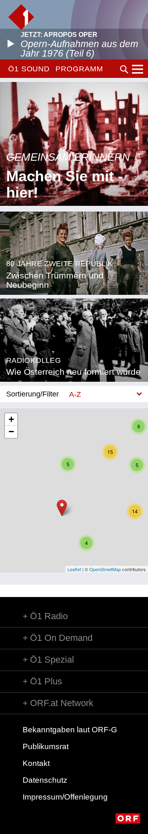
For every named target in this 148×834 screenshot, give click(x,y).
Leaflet (74, 569)
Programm (79, 69)
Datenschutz (45, 780)
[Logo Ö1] (21, 17)
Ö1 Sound (29, 69)
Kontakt (36, 763)
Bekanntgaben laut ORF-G (70, 729)
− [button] (11, 431)
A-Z (75, 394)
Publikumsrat (46, 746)
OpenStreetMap (105, 569)
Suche (124, 69)
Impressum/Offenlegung (65, 797)
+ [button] (11, 419)
